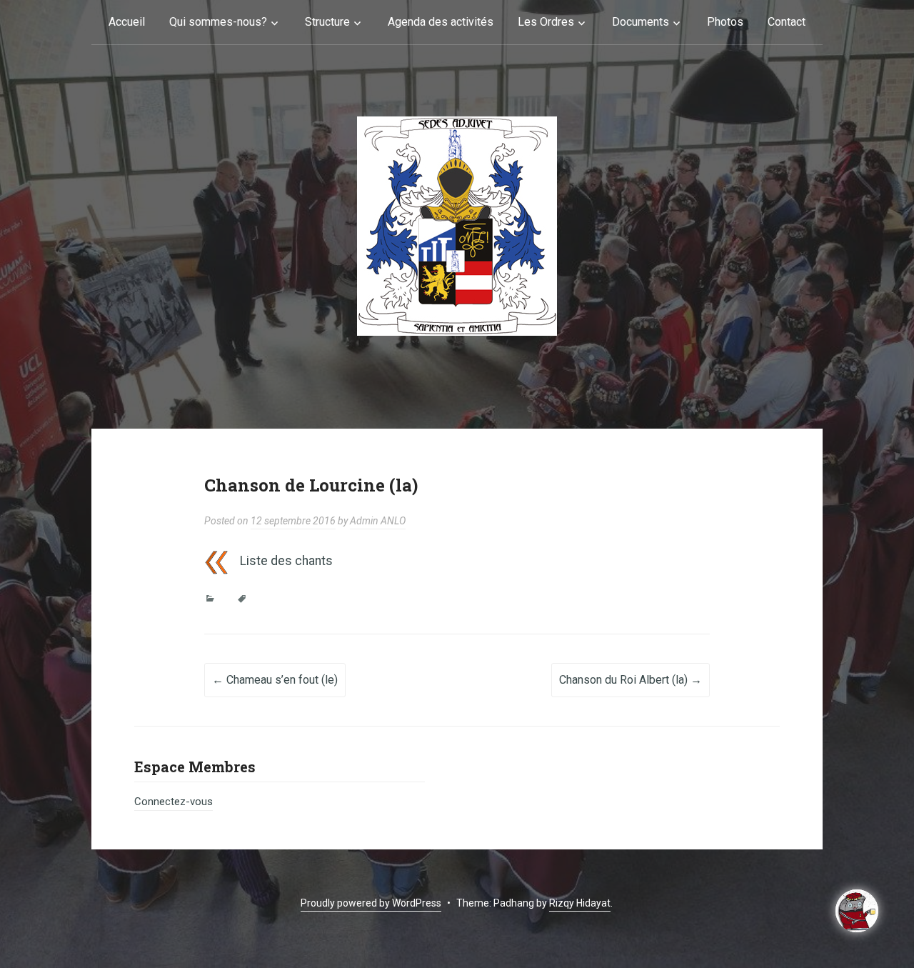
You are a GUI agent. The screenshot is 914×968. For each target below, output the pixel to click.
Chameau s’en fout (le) (275, 680)
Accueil (127, 22)
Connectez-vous (173, 801)
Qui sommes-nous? (218, 22)
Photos (725, 22)
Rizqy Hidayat (580, 903)
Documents (640, 22)
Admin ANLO (378, 521)
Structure (327, 22)
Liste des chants (286, 561)
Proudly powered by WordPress (371, 903)
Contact (786, 22)
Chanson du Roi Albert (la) (630, 680)
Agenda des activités (440, 22)
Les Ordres (546, 22)
